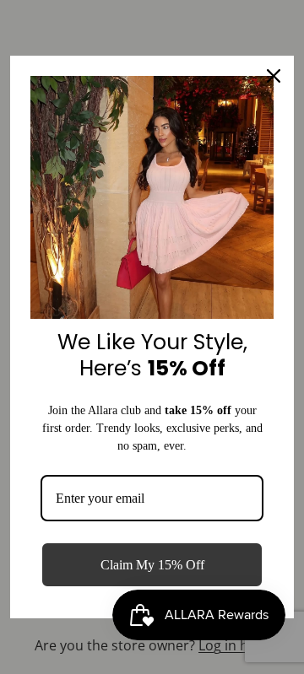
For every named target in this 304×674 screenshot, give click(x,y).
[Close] (273, 76)
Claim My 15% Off (152, 565)
